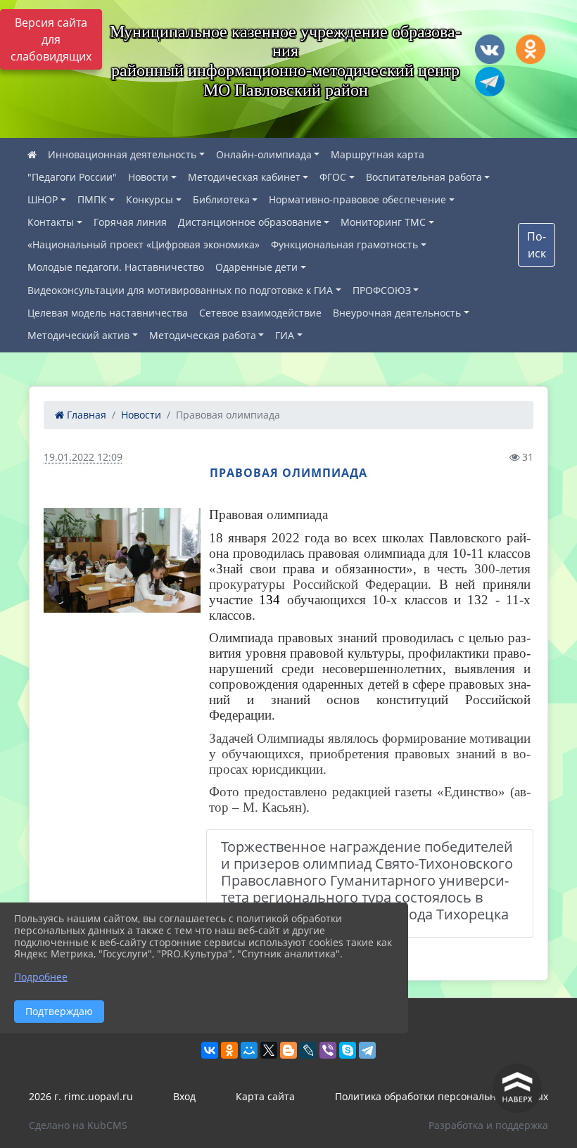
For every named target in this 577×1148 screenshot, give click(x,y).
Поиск (536, 245)
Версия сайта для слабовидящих (51, 39)
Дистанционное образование (250, 222)
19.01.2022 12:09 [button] (83, 457)
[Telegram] (367, 1050)
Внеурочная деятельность (397, 312)
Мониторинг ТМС (383, 222)
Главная (85, 414)
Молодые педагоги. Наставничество (115, 267)
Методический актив (78, 335)
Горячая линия (130, 222)
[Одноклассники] (229, 1050)
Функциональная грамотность (344, 244)
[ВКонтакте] (209, 1050)
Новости (148, 177)
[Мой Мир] (249, 1050)
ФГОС (332, 177)
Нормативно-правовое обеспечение (357, 199)
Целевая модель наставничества (107, 312)
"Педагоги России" (72, 177)
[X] (268, 1050)
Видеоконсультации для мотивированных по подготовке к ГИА (180, 290)
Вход (184, 1096)
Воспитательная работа (424, 177)
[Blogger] (288, 1050)
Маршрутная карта (377, 154)
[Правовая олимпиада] (122, 560)
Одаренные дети (256, 267)
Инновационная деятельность (122, 154)
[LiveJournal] (308, 1050)
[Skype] (347, 1050)
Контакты (50, 222)
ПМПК (92, 199)
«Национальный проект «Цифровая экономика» (143, 244)
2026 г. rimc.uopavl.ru (81, 1096)
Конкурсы (149, 199)
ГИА (284, 335)
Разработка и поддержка (488, 1125)
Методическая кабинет (244, 177)
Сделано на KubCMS (78, 1125)
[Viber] (327, 1050)
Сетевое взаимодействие (260, 312)
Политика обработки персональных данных (441, 1096)
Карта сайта (265, 1096)
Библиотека (221, 199)
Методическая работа (202, 335)
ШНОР (42, 199)
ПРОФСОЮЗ (382, 290)
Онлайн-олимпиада (264, 154)
